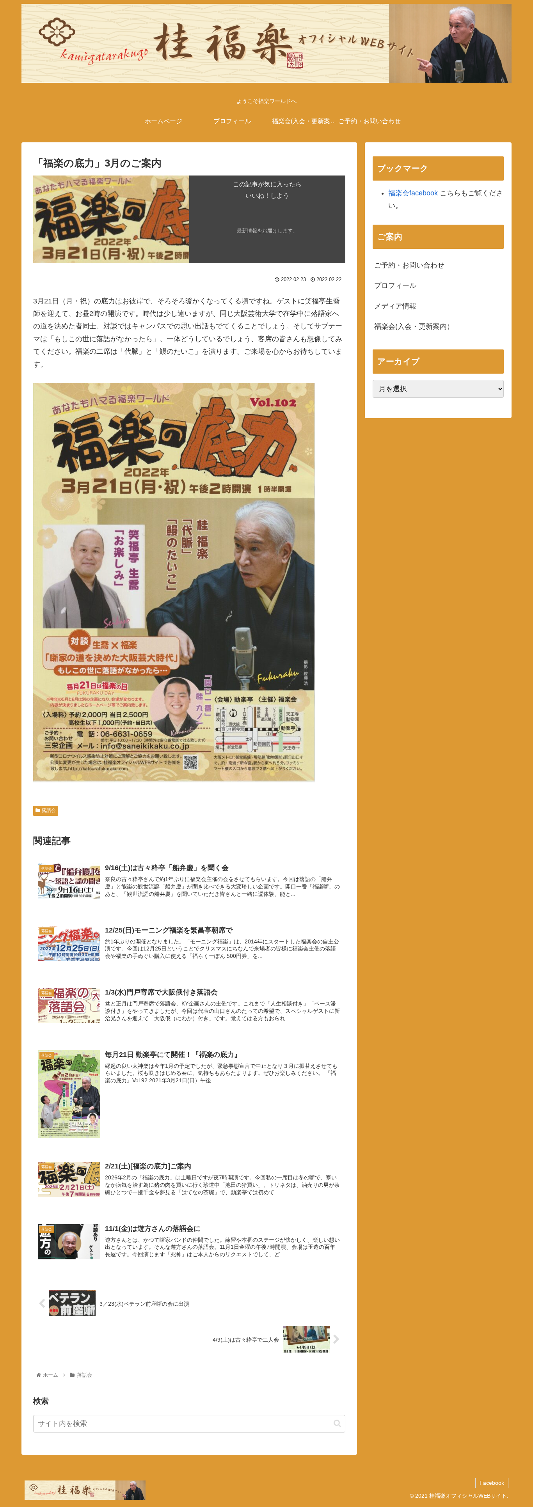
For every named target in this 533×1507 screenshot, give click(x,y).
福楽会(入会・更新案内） (414, 326)
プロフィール (395, 285)
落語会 (49, 810)
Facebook (492, 1483)
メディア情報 (395, 306)
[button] (337, 1423)
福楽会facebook (413, 193)
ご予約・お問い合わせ (409, 265)
